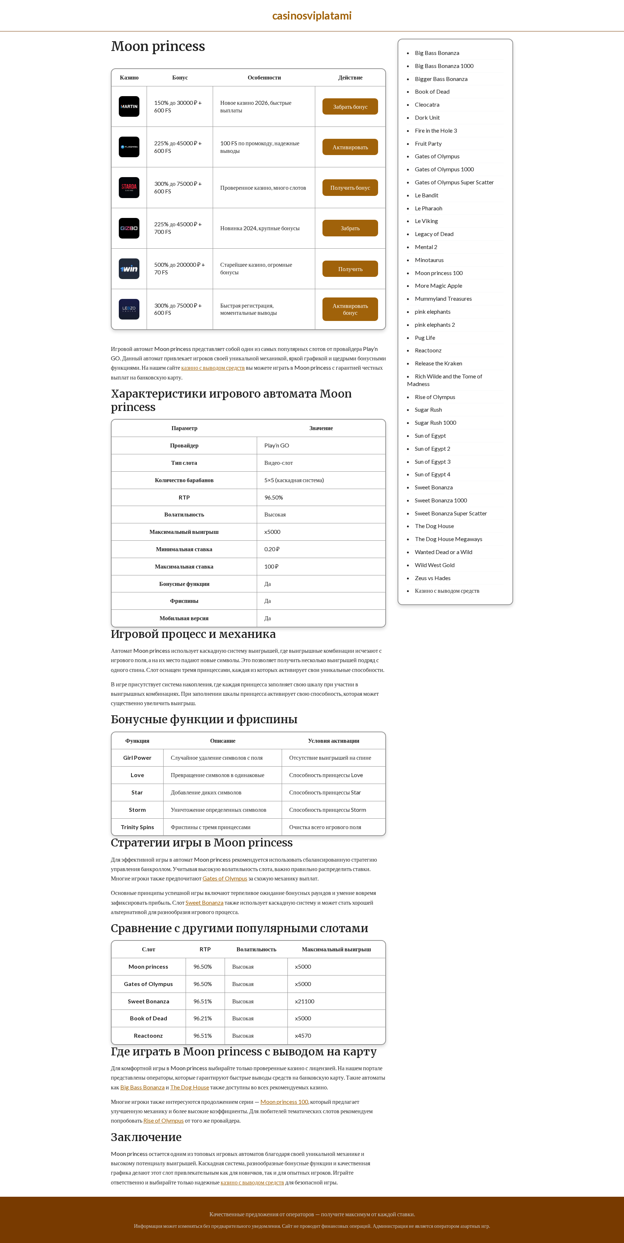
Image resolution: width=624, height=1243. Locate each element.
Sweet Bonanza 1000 (441, 500)
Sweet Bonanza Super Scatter (451, 513)
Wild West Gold (435, 564)
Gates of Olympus (225, 878)
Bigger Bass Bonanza (441, 78)
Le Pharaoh (428, 208)
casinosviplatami (312, 15)
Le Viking (426, 220)
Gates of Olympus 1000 (444, 169)
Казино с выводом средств (447, 590)
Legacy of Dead (434, 233)
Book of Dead (432, 91)
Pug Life (425, 337)
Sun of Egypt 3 (432, 461)
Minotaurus (429, 259)
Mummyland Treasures (443, 298)
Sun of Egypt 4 (432, 474)
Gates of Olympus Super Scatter (454, 182)
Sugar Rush (428, 409)
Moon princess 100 (284, 1101)
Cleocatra (427, 104)
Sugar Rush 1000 (435, 422)
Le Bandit (426, 195)
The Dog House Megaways (448, 538)
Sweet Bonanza (205, 902)
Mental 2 (426, 246)
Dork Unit (427, 117)
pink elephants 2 (435, 324)
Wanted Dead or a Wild (443, 551)
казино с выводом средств (213, 367)
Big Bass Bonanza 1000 (444, 65)
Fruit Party (428, 143)
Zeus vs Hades (433, 577)
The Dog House (189, 1087)
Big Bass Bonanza (142, 1087)
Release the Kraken (438, 363)
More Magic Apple (438, 285)
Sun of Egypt (430, 435)
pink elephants (433, 311)
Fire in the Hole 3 (436, 130)
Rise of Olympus (163, 1120)
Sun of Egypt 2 (432, 448)
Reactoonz (428, 350)
